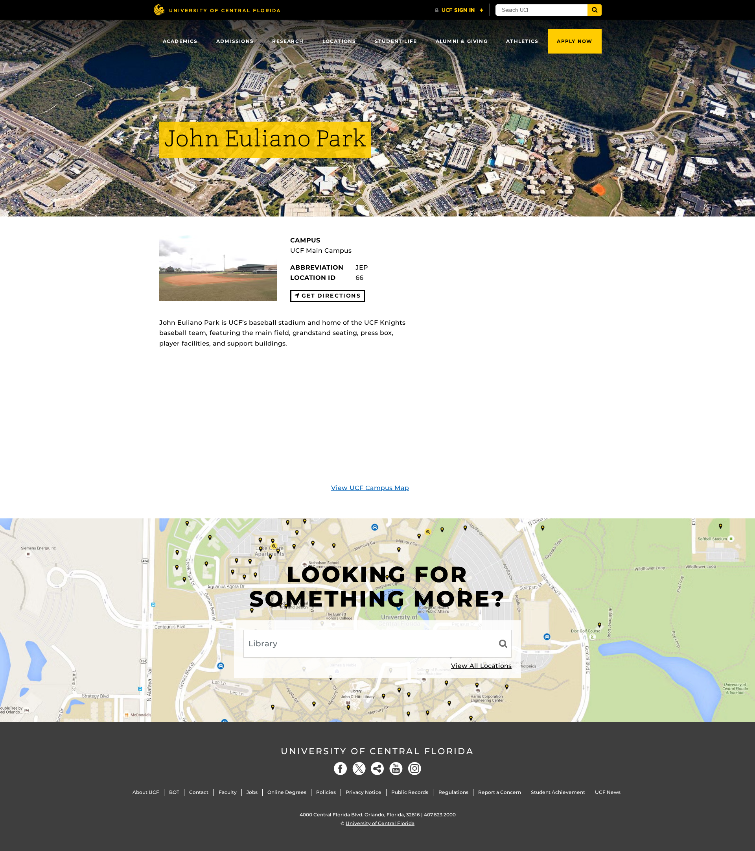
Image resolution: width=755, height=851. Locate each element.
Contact (198, 792)
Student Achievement (558, 792)
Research (288, 41)
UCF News (608, 792)
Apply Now (574, 41)
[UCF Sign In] (459, 10)
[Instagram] (414, 768)
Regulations (453, 792)
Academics (180, 41)
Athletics (522, 41)
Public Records (409, 792)
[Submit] (594, 10)
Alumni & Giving (462, 41)
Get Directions (330, 295)
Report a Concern (499, 792)
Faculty (228, 792)
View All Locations (481, 666)
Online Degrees (286, 792)
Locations (339, 41)
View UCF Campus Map (370, 488)
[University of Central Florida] (216, 10)
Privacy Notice (363, 792)
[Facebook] (340, 768)
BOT (174, 792)
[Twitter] (359, 768)
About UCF (146, 792)
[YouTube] (396, 768)
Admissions (235, 41)
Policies (326, 792)
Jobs (252, 792)
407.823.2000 (440, 815)
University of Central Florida (377, 751)
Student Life (396, 41)
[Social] (377, 768)
